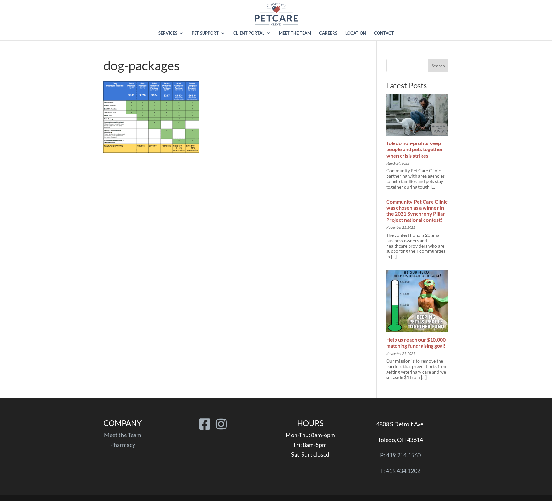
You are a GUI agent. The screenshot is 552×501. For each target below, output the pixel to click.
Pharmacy (122, 444)
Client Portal (248, 33)
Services (167, 33)
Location (355, 33)
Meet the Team (295, 33)
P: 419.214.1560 (400, 455)
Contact (384, 33)
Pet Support (205, 33)
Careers (328, 33)
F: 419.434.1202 (400, 470)
